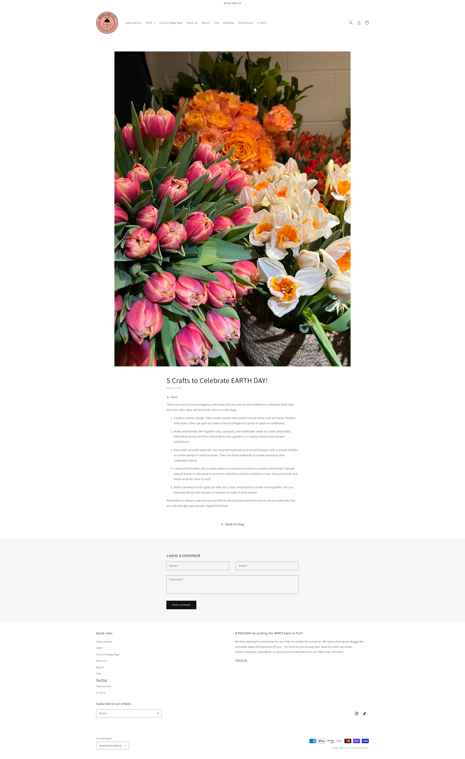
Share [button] (174, 397)
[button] (150, 23)
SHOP (99, 648)
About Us (101, 660)
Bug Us (100, 667)
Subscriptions (104, 641)
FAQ (98, 673)
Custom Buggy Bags (107, 654)
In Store (101, 692)
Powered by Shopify (360, 748)
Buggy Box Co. (345, 748)
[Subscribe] (158, 713)
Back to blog (234, 524)
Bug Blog (101, 680)
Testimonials (103, 686)
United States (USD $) (110, 745)
